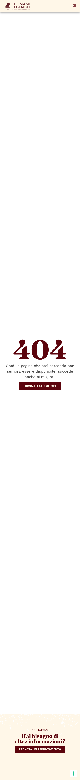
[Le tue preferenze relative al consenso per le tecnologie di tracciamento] (73, 773)
